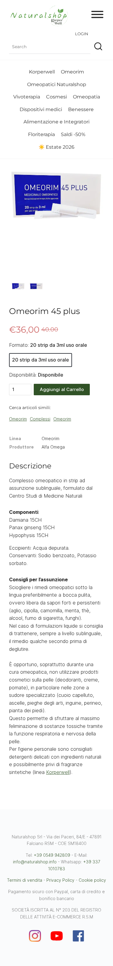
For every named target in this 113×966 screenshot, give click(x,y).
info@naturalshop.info (35, 861)
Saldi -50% (73, 134)
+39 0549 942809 (52, 855)
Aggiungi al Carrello (62, 389)
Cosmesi (56, 97)
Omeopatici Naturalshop (56, 84)
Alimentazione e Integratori (56, 122)
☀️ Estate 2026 (56, 147)
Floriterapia (41, 134)
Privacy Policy (60, 880)
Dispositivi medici (41, 109)
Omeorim (72, 72)
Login (81, 33)
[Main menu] (97, 15)
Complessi (40, 418)
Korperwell (42, 72)
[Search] (97, 47)
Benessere (81, 109)
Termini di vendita (24, 880)
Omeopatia (86, 97)
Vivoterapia (26, 97)
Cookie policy (92, 880)
